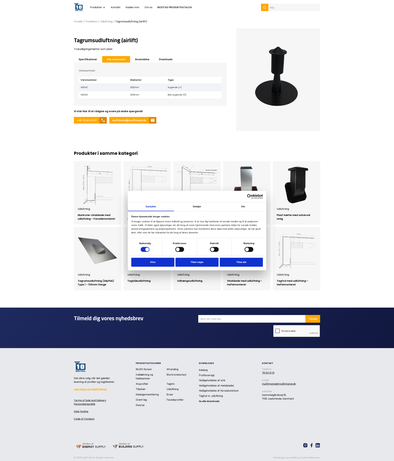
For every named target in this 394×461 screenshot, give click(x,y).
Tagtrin (171, 383)
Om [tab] (243, 206)
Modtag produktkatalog (174, 7)
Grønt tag (141, 399)
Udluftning (106, 21)
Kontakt (116, 7)
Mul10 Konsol (144, 369)
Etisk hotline (81, 411)
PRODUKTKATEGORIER (148, 363)
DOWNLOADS (206, 363)
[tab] (88, 59)
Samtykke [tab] (151, 206)
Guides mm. (132, 7)
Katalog (203, 370)
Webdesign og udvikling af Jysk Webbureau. (296, 457)
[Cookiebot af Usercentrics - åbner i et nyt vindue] (249, 196)
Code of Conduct (84, 419)
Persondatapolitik (84, 404)
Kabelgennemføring (147, 394)
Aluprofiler (142, 383)
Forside (78, 21)
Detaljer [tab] (197, 206)
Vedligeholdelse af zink (212, 380)
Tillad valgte (197, 262)
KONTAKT (267, 363)
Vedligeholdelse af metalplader (216, 385)
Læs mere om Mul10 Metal (90, 389)
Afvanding (172, 369)
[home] (79, 7)
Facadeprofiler (175, 399)
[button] (98, 7)
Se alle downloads (209, 401)
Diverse (140, 405)
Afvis (153, 262)
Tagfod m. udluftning (211, 395)
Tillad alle (241, 262)
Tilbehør (141, 389)
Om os (148, 7)
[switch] (179, 249)
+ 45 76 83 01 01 (86, 120)
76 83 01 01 (268, 373)
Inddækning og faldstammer (144, 376)
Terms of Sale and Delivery (90, 400)
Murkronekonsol (176, 374)
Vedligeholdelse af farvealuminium (219, 390)
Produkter (96, 7)
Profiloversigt (206, 375)
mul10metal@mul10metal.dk (129, 120)
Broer (170, 394)
